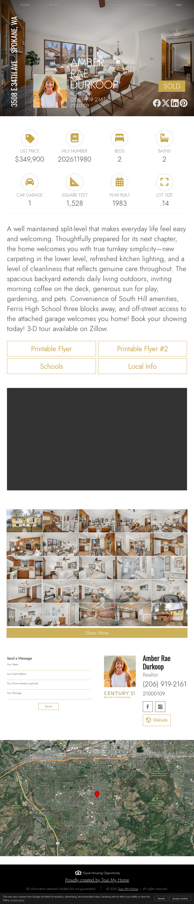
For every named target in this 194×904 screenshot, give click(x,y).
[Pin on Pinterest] (183, 103)
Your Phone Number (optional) (22, 683)
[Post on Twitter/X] (166, 103)
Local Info (142, 366)
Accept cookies (180, 898)
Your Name (12, 664)
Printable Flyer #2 (142, 349)
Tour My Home (128, 888)
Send (48, 706)
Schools (51, 366)
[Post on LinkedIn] (174, 103)
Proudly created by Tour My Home (97, 880)
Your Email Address (16, 674)
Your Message (14, 693)
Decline (161, 898)
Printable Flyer (51, 349)
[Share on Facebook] (157, 103)
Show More (97, 632)
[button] (97, 798)
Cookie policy (17, 900)
